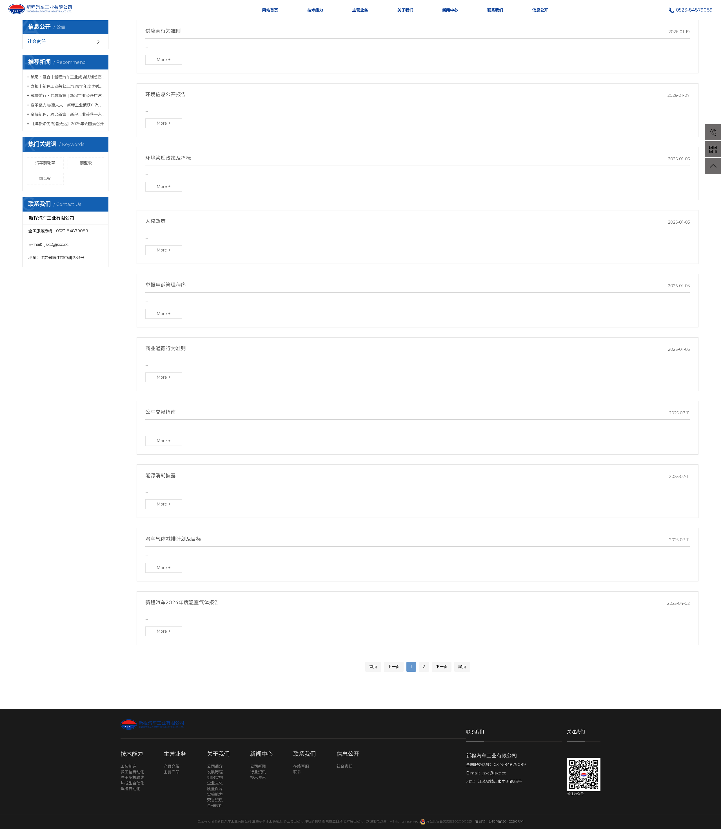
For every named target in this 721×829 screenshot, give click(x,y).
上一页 (394, 666)
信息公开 (540, 10)
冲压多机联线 (132, 777)
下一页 (442, 666)
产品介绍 (171, 766)
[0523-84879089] (713, 132)
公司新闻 (258, 766)
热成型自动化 (132, 783)
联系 (297, 771)
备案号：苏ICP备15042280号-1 (499, 821)
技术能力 (315, 10)
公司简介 (215, 766)
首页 (373, 666)
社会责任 (344, 766)
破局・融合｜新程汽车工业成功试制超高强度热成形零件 (67, 77)
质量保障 (215, 788)
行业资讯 (258, 771)
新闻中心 (450, 10)
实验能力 (215, 794)
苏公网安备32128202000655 (448, 821)
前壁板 (86, 162)
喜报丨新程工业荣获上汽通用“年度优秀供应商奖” (67, 86)
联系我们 (495, 10)
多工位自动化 (132, 771)
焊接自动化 (130, 788)
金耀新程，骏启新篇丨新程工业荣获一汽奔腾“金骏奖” (67, 114)
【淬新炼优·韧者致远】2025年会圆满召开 (67, 123)
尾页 (462, 666)
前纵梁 (45, 178)
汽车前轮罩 (45, 162)
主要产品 (171, 771)
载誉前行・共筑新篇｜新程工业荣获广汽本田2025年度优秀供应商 (67, 95)
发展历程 (215, 771)
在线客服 (301, 766)
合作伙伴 (215, 805)
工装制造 (128, 766)
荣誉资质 (215, 800)
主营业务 (360, 10)
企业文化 (215, 783)
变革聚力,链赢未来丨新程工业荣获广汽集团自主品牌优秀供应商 (67, 105)
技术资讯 (258, 777)
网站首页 (270, 10)
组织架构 (215, 777)
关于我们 (405, 10)
